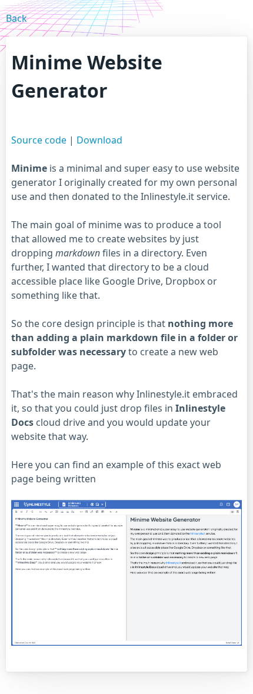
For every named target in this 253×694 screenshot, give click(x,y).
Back (16, 18)
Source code (38, 140)
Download (99, 140)
